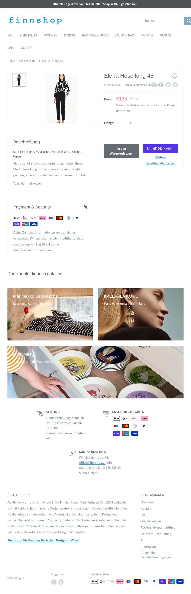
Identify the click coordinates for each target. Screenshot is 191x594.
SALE (10, 48)
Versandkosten (151, 521)
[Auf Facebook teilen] (153, 85)
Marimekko (112, 84)
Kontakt (146, 508)
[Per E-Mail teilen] (175, 85)
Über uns (147, 502)
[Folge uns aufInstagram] (61, 582)
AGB (143, 540)
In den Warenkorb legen (121, 151)
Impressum (148, 546)
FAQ (143, 515)
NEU (10, 35)
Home (11, 60)
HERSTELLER (28, 35)
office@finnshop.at (92, 462)
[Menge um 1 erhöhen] (140, 123)
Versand (145, 105)
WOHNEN (50, 35)
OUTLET (26, 48)
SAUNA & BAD (124, 35)
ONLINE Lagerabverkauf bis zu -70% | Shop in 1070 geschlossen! (95, 4)
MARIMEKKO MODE (94, 35)
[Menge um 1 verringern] (120, 123)
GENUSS (166, 35)
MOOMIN (147, 35)
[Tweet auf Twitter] (168, 85)
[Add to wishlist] (174, 76)
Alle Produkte (27, 60)
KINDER (69, 35)
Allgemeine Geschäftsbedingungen (156, 555)
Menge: (109, 123)
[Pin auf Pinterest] (161, 85)
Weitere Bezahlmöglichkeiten (160, 160)
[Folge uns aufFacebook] (54, 582)
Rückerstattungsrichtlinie (158, 527)
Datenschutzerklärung (156, 534)
